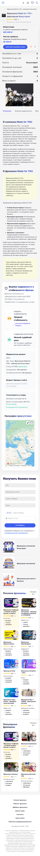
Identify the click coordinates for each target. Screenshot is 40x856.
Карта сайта (20, 818)
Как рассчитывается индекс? (22, 324)
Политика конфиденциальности (20, 821)
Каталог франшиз (20, 800)
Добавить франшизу (20, 807)
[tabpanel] (20, 197)
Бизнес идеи (20, 811)
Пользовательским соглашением (16, 533)
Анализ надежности (23, 111)
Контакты (20, 814)
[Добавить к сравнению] (35, 47)
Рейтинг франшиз (20, 803)
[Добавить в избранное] (31, 47)
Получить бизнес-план (15, 47)
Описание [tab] (7, 111)
